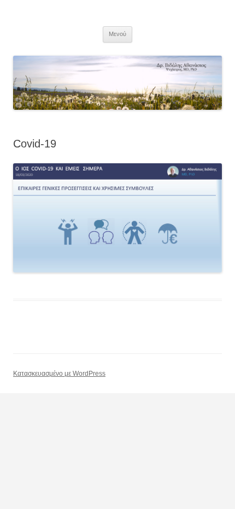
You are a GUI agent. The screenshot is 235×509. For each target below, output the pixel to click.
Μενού (117, 34)
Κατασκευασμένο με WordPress (59, 373)
